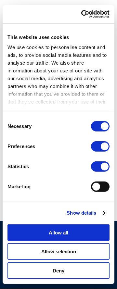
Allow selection (58, 251)
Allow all (58, 232)
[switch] (100, 146)
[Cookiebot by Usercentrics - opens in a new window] (83, 14)
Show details (81, 213)
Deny (58, 270)
